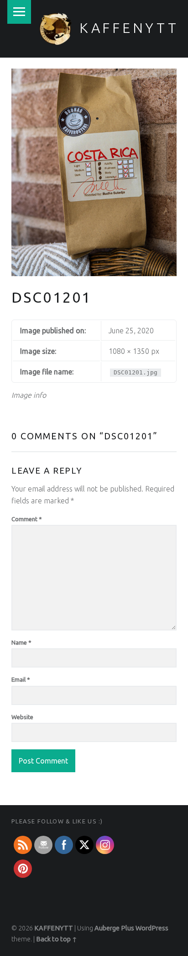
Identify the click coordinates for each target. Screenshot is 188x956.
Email (20, 679)
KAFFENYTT (129, 28)
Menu (19, 12)
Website (22, 717)
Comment (26, 519)
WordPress (152, 928)
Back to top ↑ (56, 939)
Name (21, 642)
